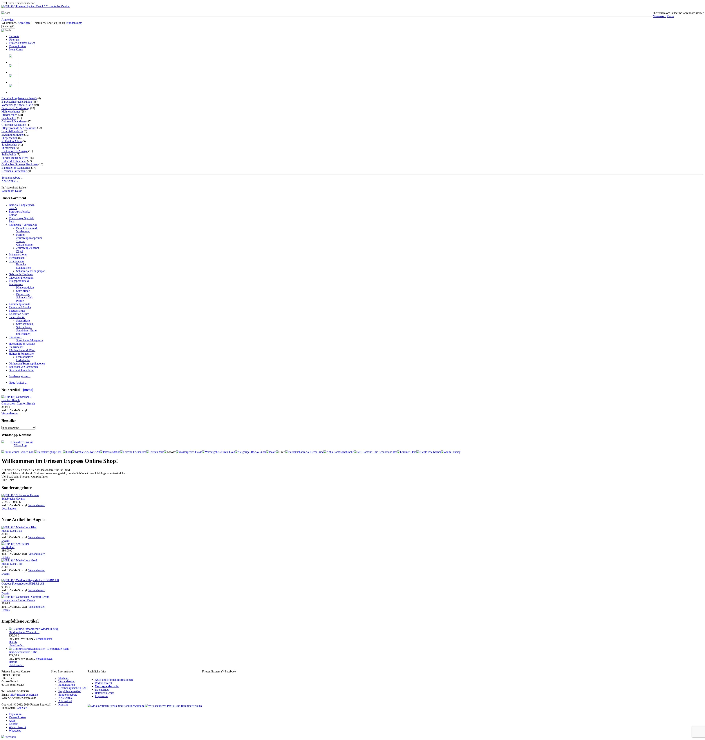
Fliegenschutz (9, 137)
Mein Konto (16, 49)
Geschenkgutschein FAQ (73, 688)
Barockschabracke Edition (16, 101)
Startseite (14, 36)
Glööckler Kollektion (13, 124)
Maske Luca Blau (11, 530)
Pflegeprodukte (25, 287)
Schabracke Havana (13, 498)
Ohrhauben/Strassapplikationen (19, 164)
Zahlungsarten (66, 684)
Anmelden (7, 19)
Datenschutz (102, 689)
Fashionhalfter (24, 356)
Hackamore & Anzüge (14, 151)
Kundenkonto (74, 22)
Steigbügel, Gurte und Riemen (26, 332)
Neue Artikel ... (10, 180)
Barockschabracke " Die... (24, 652)
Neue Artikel (65, 697)
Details (5, 540)
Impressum (101, 696)
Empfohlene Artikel (69, 691)
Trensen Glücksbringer (24, 243)
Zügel (19, 251)
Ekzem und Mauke (12, 134)
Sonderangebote (67, 694)
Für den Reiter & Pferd (14, 157)
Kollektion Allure (11, 141)
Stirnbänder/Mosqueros (29, 340)
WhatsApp (15, 730)
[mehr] (28, 390)
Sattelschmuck (24, 323)
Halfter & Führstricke (13, 161)
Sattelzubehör (9, 144)
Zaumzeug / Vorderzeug (15, 108)
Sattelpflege (23, 290)
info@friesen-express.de (24, 694)
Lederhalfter (23, 360)
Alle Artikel (65, 701)
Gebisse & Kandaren (13, 121)
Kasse (670, 16)
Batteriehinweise (104, 692)
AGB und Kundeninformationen (114, 679)
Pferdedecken (9, 114)
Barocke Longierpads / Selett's (19, 98)
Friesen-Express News (22, 42)
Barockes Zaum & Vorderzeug (26, 229)
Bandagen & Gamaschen (15, 167)
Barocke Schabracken (23, 266)
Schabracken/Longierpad (30, 271)
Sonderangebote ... (12, 177)
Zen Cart (22, 707)
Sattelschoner (24, 327)
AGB (12, 720)
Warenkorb (659, 16)
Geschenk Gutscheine (14, 171)
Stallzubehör (8, 154)
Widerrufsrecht (103, 683)
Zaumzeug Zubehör (27, 247)
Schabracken (8, 118)
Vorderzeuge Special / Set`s (17, 104)
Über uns (14, 39)
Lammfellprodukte (12, 131)
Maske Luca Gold (11, 563)
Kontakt (63, 704)
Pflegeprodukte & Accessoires (18, 128)
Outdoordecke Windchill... (24, 632)
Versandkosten (17, 46)
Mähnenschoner (10, 111)
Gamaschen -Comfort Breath (18, 403)
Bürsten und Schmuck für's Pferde (24, 297)
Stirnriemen (8, 147)
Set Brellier (8, 547)
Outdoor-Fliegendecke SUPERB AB (22, 583)
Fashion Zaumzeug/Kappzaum (29, 236)
